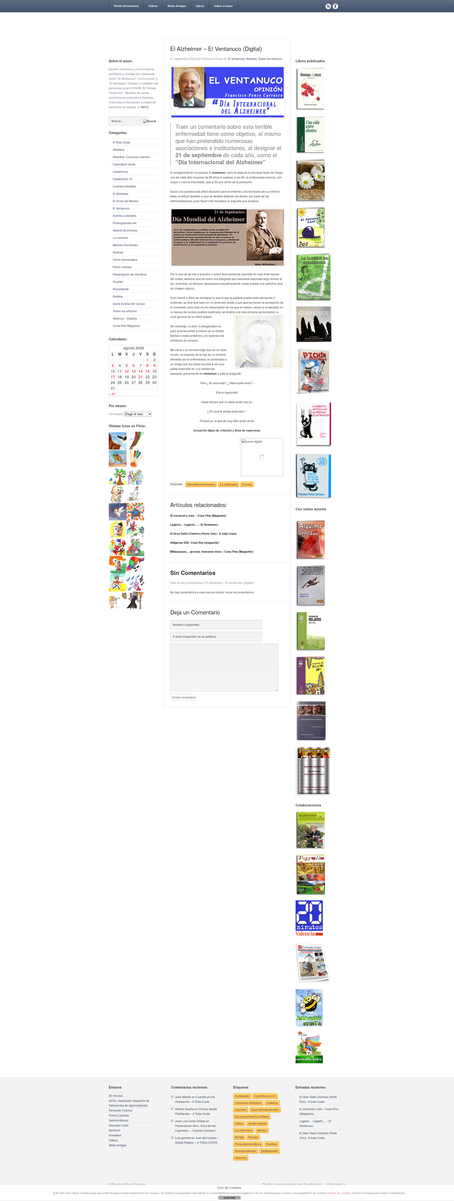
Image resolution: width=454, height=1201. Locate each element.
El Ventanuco (121, 208)
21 (140, 376)
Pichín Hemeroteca (125, 260)
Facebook (335, 6)
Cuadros (272, 1103)
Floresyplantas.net (124, 223)
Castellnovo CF (123, 179)
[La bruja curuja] (135, 608)
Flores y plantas (119, 1115)
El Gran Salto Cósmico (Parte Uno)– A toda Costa (203, 533)
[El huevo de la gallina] (135, 501)
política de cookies (339, 1193)
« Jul (112, 393)
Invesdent (115, 1135)
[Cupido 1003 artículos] (118, 608)
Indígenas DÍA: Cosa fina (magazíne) (194, 542)
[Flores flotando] (135, 537)
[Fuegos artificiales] (135, 466)
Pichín (239, 1137)
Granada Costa (118, 1125)
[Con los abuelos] (135, 484)
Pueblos (271, 1144)
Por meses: (116, 414)
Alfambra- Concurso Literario (131, 157)
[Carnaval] (135, 572)
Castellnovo (120, 171)
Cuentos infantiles (124, 186)
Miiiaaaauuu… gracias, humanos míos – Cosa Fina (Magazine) (211, 551)
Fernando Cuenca (120, 1110)
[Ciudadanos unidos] (118, 555)
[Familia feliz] (135, 555)
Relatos (118, 296)
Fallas (239, 1123)
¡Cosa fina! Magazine (126, 326)
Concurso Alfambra (248, 1103)
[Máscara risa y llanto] (118, 537)
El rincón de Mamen (126, 201)
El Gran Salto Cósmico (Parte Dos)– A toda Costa (318, 1099)
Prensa (247, 484)
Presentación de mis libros (130, 274)
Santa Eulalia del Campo (129, 304)
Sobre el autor (223, 6)
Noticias (118, 252)
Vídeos (153, 6)
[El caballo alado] (118, 519)
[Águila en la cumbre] (118, 448)
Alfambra (118, 149)
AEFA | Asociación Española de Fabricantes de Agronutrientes (129, 1103)
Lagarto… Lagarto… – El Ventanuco (194, 524)
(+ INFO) (143, 107)
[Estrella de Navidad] (135, 448)
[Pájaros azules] (118, 484)
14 (140, 371)
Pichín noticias (122, 267)
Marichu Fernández (125, 245)
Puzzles (118, 282)
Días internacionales (201, 484)
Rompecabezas (245, 1151)
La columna (120, 238)
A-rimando (242, 1096)
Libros (200, 6)
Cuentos (240, 1110)
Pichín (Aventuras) (126, 6)
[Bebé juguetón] (118, 501)
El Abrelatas (120, 193)
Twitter (342, 6)
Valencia (240, 1158)
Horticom (114, 1130)
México (262, 1130)
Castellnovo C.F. (265, 1096)
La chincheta (228, 484)
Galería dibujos (118, 1120)
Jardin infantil (257, 1123)
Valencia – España (125, 318)
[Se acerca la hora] (118, 590)
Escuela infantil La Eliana (252, 1116)
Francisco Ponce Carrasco (226, 32)
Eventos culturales (124, 216)
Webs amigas (117, 1145)
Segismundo (269, 1151)
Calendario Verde (124, 164)
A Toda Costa (121, 142)
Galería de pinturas (125, 230)
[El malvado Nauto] (135, 519)
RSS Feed (328, 6)
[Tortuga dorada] (118, 466)
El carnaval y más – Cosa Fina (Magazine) (198, 515)
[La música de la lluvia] (135, 590)
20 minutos (116, 1096)
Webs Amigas (176, 6)
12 (127, 371)
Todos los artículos (125, 311)
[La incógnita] (118, 572)
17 (113, 376)
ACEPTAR (229, 1198)
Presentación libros (248, 1144)
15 (147, 371)
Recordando (121, 289)
